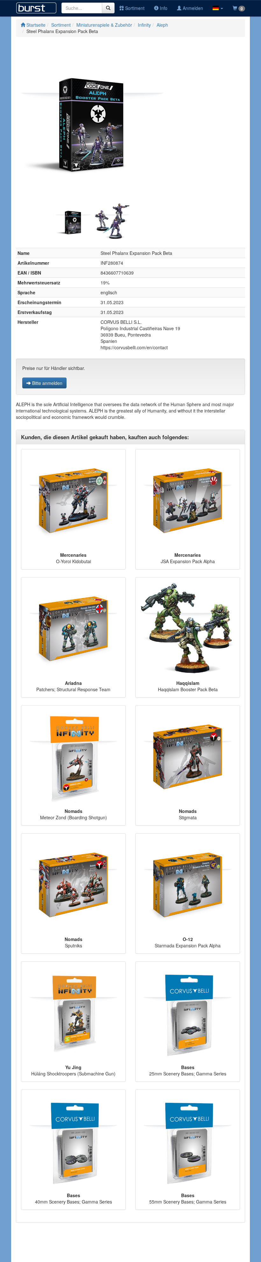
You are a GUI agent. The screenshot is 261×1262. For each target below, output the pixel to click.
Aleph (162, 25)
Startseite (35, 25)
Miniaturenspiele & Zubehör (104, 25)
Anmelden (192, 8)
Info (163, 8)
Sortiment (134, 8)
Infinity (144, 25)
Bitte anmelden (46, 383)
